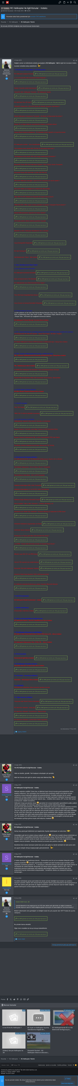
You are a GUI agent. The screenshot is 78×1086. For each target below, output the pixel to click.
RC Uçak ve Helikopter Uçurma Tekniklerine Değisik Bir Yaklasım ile (38, 1029)
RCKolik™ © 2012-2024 (7, 1073)
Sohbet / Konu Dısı (45, 1010)
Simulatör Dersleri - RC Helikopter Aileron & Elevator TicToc (37, 1052)
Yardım (70, 1065)
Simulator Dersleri (45, 1033)
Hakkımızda (41, 1065)
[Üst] (73, 1065)
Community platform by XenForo (19, 1070)
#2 (76, 765)
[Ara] (75, 2)
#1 (76, 60)
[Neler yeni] (71, 2)
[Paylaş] (74, 60)
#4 (76, 824)
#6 (76, 878)
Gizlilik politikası (62, 1065)
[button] (3, 2)
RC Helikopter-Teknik (69, 1010)
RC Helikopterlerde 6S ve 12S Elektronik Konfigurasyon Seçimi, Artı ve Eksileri (62, 1029)
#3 (76, 785)
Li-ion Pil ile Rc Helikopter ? (12, 1027)
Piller (24, 1010)
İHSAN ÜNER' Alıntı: (21, 902)
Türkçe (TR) (16, 1065)
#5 (76, 854)
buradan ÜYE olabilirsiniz (38, 16)
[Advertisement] (39, 42)
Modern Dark (5, 1065)
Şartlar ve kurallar (51, 1065)
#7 (76, 898)
